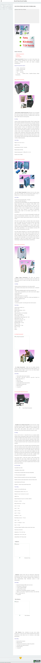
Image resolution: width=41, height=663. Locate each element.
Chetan (5, 662)
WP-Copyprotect (9, 662)
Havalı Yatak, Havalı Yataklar (20, 1)
